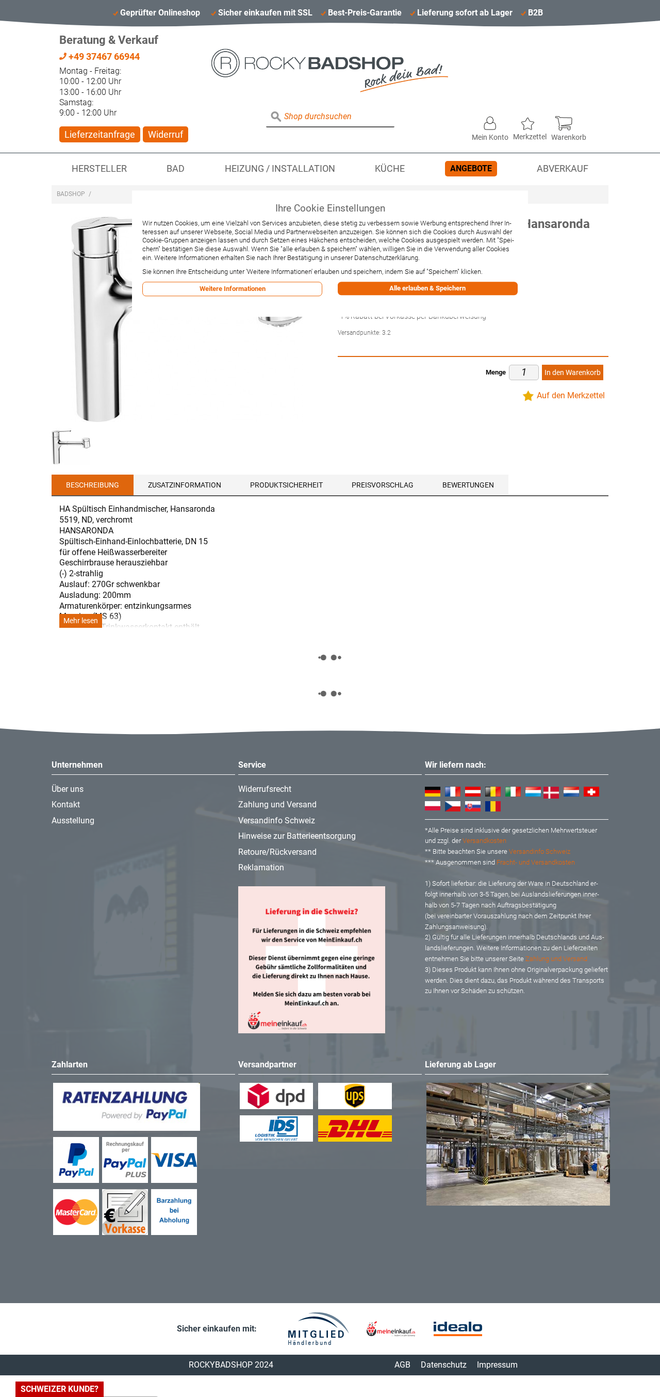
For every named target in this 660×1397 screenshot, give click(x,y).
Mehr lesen (80, 620)
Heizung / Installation (280, 169)
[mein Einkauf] (391, 1328)
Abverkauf (562, 169)
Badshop (71, 194)
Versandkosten (484, 840)
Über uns (68, 789)
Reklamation (261, 867)
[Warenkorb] (569, 120)
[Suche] (276, 117)
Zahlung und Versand (277, 804)
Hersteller (99, 169)
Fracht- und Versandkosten (536, 862)
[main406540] (71, 447)
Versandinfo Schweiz (276, 820)
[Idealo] (458, 1329)
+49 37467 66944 (103, 56)
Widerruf (165, 134)
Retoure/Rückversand (277, 852)
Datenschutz (444, 1365)
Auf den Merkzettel (571, 395)
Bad (176, 169)
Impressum (497, 1365)
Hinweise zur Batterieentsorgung (297, 836)
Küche (390, 169)
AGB (402, 1365)
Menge (496, 372)
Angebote (471, 168)
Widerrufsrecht (264, 789)
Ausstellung (73, 820)
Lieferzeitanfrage (99, 134)
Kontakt (66, 804)
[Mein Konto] (490, 120)
